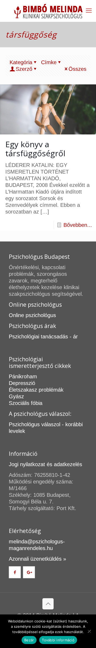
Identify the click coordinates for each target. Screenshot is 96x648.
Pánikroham (23, 376)
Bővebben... (77, 225)
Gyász (16, 396)
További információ (58, 640)
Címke (49, 62)
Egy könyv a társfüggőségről (35, 149)
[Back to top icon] (48, 603)
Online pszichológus (32, 315)
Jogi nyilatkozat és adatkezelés (45, 464)
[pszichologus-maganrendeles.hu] (48, 11)
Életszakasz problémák (36, 390)
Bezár (29, 640)
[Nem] (89, 631)
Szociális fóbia (25, 403)
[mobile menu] (88, 10)
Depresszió (22, 383)
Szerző (24, 69)
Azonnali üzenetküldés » (37, 559)
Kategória (21, 62)
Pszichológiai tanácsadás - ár (43, 336)
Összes (77, 69)
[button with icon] (15, 572)
